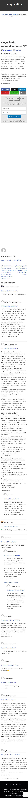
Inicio (2, 14)
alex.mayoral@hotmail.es (11, 582)
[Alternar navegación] (14, 9)
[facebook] (7, 785)
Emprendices (19, 795)
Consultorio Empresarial (12, 14)
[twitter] (10, 785)
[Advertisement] (14, 29)
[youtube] (13, 785)
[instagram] (16, 785)
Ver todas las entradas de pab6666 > (11, 260)
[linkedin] (20, 785)
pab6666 (18, 50)
